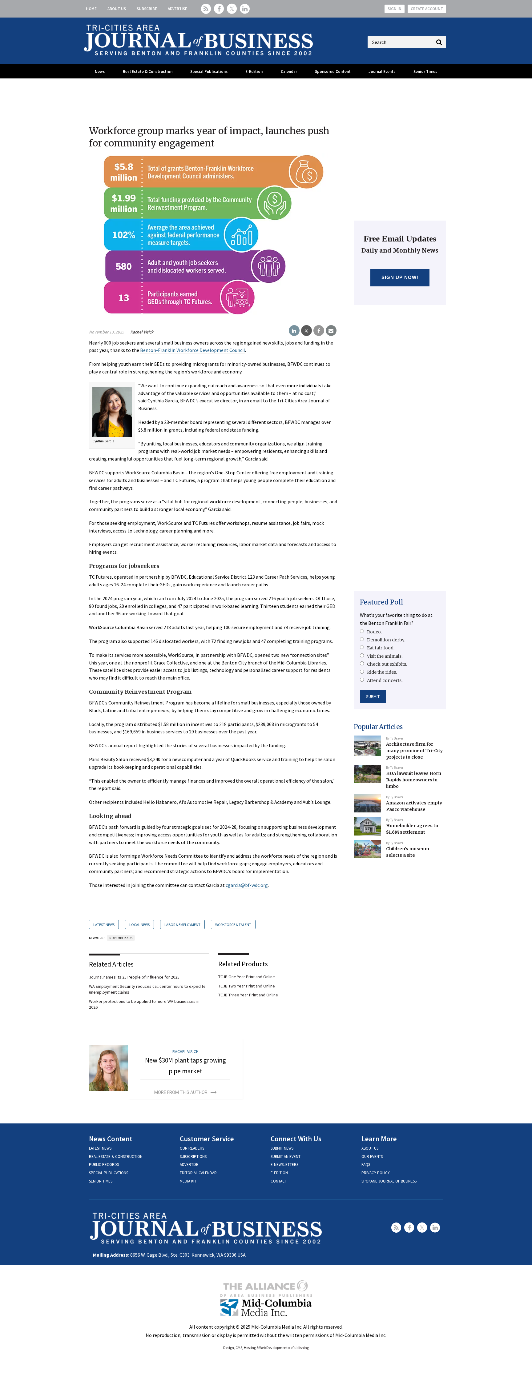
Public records (104, 1164)
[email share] (331, 331)
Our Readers (192, 1148)
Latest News (104, 924)
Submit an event (285, 1156)
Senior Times (425, 71)
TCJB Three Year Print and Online (248, 995)
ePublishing (300, 1347)
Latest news (100, 1148)
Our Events (372, 1156)
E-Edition (254, 71)
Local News (139, 924)
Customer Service (207, 1138)
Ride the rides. (382, 672)
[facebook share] (318, 331)
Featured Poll (381, 602)
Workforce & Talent (233, 924)
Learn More (379, 1138)
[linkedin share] (294, 331)
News (100, 71)
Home (91, 8)
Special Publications (209, 71)
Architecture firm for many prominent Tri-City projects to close (414, 750)
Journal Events (382, 71)
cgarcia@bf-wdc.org (247, 885)
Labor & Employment (182, 924)
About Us (116, 8)
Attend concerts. (384, 680)
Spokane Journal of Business (389, 1181)
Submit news (282, 1148)
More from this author (181, 1092)
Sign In (394, 8)
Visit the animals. (384, 656)
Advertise (177, 8)
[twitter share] (306, 331)
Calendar (289, 71)
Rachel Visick (141, 332)
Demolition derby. (386, 640)
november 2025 (120, 938)
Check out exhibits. (387, 664)
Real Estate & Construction (147, 71)
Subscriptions (193, 1156)
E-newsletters (284, 1164)
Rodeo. (374, 632)
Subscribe (147, 8)
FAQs (365, 1164)
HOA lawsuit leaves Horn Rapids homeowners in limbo (413, 780)
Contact (279, 1181)
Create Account (427, 8)
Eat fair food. (380, 648)
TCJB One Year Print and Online (246, 976)
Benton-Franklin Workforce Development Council (192, 350)
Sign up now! (400, 277)
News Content (110, 1138)
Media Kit (188, 1181)
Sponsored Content (333, 71)
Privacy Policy (375, 1172)
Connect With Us (296, 1138)
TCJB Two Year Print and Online (246, 986)
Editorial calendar (198, 1172)
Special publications (108, 1172)
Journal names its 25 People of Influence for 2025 (134, 977)
